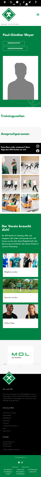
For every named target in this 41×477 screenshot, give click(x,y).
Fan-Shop (6, 423)
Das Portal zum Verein (9, 413)
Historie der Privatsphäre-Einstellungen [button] (20, 472)
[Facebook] (37, 150)
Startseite (4, 24)
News (4, 428)
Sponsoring (6, 420)
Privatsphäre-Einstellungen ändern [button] (8, 472)
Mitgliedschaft (7, 418)
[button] (38, 14)
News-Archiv (6, 431)
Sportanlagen (7, 415)
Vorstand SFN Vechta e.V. (11, 426)
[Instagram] (37, 146)
